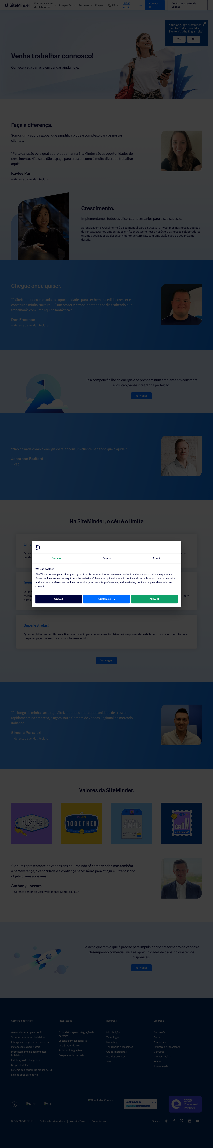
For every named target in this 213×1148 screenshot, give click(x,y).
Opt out (58, 599)
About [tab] (156, 558)
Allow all (154, 599)
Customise (104, 599)
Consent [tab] (57, 558)
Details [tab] (107, 558)
